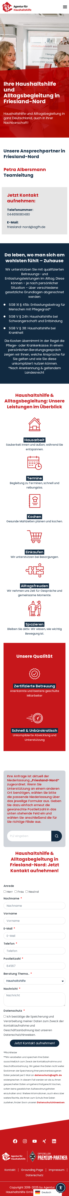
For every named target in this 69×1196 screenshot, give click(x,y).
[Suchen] (56, 836)
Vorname (10, 914)
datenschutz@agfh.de (48, 1075)
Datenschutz (13, 1011)
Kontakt (10, 1170)
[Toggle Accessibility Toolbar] (60, 1187)
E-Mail (8, 929)
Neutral (33, 892)
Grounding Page (32, 1170)
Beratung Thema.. (17, 974)
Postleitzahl (12, 959)
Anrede (9, 886)
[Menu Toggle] (65, 7)
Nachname (12, 898)
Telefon (9, 944)
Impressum (56, 1170)
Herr (10, 892)
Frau (21, 892)
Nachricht (11, 989)
